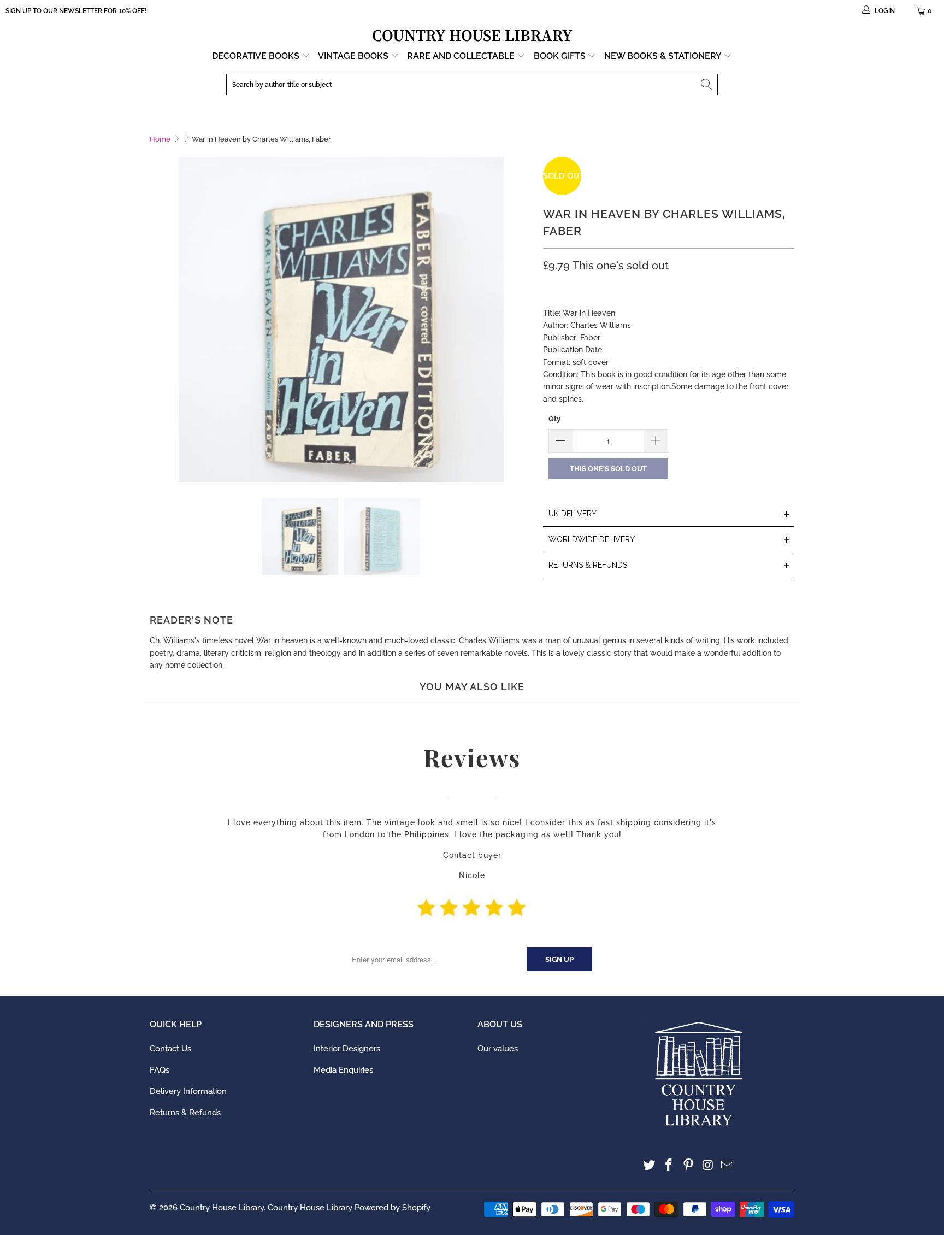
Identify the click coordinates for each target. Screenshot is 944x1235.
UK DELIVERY (669, 514)
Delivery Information (188, 1091)
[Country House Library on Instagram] (708, 1165)
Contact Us (170, 1049)
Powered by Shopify (392, 1208)
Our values (497, 1049)
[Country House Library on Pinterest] (688, 1165)
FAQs (159, 1070)
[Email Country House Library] (727, 1165)
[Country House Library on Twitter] (649, 1165)
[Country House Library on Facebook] (669, 1165)
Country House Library (222, 1208)
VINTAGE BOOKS (353, 56)
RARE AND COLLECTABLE (462, 56)
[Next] (524, 319)
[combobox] (472, 84)
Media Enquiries (343, 1070)
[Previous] (158, 319)
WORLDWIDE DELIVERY (669, 540)
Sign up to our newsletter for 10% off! (75, 11)
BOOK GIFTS (561, 56)
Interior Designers (347, 1049)
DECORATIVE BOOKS (257, 56)
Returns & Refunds (185, 1113)
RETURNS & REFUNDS (669, 565)
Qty (554, 419)
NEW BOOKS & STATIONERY (663, 56)
